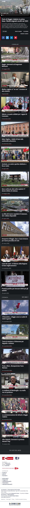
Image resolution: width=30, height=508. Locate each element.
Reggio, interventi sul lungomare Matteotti (12, 65)
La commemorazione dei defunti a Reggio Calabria (15, 416)
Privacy (13, 499)
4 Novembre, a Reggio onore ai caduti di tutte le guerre (14, 318)
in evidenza (25, 31)
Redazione (3, 499)
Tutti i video (24, 297)
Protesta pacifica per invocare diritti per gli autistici (15, 289)
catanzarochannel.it (7, 484)
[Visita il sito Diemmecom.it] (15, 506)
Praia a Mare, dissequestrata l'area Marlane (13, 367)
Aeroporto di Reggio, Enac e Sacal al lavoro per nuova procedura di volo (15, 240)
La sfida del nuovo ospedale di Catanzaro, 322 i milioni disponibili (14, 215)
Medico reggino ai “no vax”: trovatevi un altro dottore (14, 90)
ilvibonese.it (5, 483)
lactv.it (4, 474)
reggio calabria (18, 31)
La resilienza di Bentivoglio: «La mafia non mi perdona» (14, 391)
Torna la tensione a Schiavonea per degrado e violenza (13, 342)
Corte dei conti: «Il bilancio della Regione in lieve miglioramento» (14, 265)
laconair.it (4, 475)
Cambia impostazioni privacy (21, 499)
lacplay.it (4, 472)
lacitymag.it (5, 478)
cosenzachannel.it (6, 481)
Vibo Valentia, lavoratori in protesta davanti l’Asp (13, 440)
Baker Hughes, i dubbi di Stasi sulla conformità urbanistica (12, 140)
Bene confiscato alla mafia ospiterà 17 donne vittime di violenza (13, 190)
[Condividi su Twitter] (7, 38)
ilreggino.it (5, 480)
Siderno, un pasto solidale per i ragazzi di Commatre (14, 115)
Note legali (8, 499)
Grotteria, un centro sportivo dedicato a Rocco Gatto (14, 165)
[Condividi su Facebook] (3, 38)
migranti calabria (24, 33)
